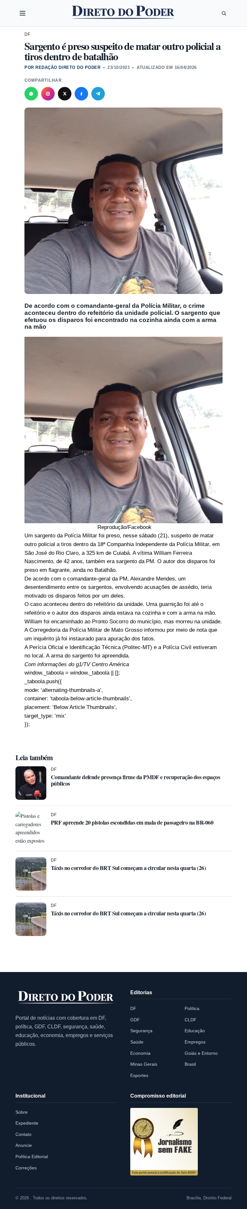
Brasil (190, 1064)
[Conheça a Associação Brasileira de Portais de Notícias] (164, 1142)
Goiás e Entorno (201, 1053)
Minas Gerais (143, 1064)
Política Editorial (31, 1156)
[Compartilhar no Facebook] (81, 93)
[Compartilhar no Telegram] (98, 93)
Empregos (195, 1041)
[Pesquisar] (223, 13)
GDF (135, 1019)
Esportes (139, 1075)
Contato (23, 1134)
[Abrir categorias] (22, 13)
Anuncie (23, 1145)
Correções (26, 1167)
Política (192, 1008)
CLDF (191, 1019)
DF (27, 34)
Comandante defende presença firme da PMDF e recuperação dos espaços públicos (135, 780)
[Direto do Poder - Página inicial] (66, 997)
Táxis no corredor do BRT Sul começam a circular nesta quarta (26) (128, 868)
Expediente (26, 1123)
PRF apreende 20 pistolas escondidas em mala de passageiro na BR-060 (132, 822)
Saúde (136, 1041)
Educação (195, 1030)
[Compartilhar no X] (64, 93)
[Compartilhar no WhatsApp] (31, 93)
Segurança (141, 1030)
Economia (140, 1053)
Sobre (21, 1112)
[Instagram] (48, 93)
